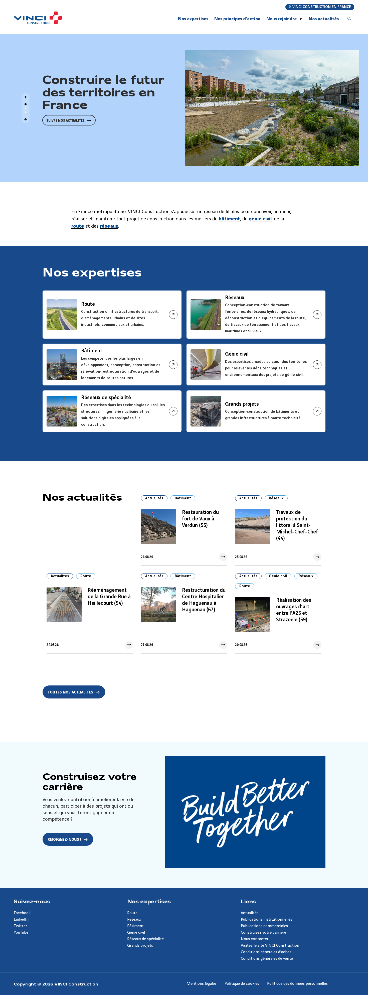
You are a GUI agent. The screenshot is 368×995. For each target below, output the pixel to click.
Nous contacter (254, 939)
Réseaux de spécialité (145, 939)
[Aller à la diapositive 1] (26, 104)
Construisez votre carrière (263, 932)
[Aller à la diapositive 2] (26, 108)
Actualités (154, 498)
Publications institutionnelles (266, 919)
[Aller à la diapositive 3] (26, 112)
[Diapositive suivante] (26, 119)
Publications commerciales (264, 926)
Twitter (20, 926)
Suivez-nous (32, 901)
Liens (248, 901)
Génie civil (278, 576)
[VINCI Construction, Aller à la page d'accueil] (38, 18)
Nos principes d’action (237, 19)
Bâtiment (183, 498)
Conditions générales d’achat (266, 952)
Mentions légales (202, 983)
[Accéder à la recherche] (349, 19)
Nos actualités (324, 19)
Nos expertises (149, 901)
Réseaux (276, 498)
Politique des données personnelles (297, 983)
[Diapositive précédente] (26, 97)
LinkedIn (21, 919)
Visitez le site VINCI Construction (270, 945)
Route (85, 576)
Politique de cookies (242, 983)
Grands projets (140, 945)
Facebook (22, 913)
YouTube (21, 932)
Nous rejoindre (281, 19)
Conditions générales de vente (267, 958)
